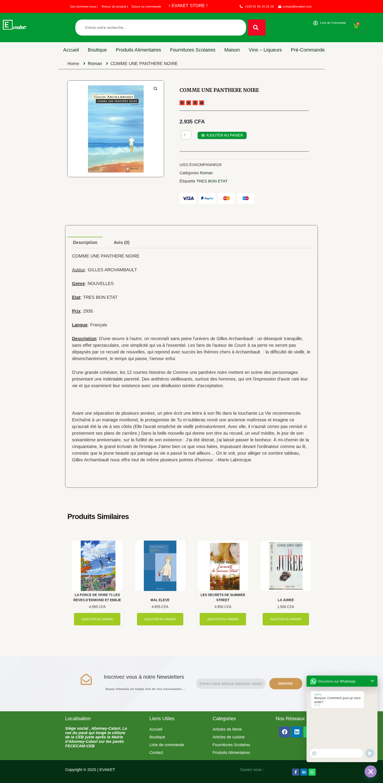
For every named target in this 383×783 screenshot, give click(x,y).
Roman (95, 63)
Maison (232, 50)
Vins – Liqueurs (265, 50)
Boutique (97, 50)
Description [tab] (85, 242)
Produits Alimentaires (138, 50)
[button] (156, 89)
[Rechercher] (257, 28)
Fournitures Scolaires (192, 50)
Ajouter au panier (224, 135)
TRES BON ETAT (212, 181)
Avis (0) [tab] (122, 242)
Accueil (71, 50)
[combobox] (160, 28)
